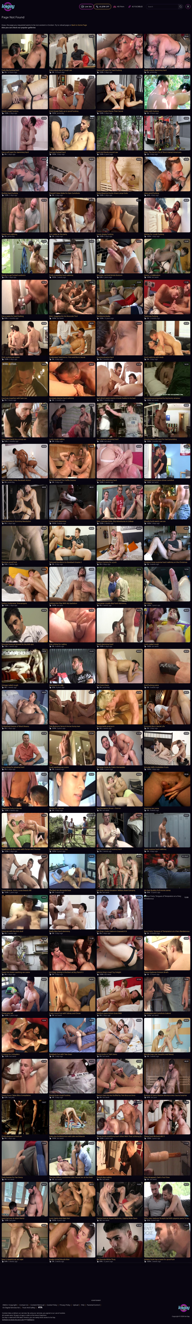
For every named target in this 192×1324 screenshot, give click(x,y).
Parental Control (93, 1305)
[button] (180, 6)
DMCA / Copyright (10, 1305)
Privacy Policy (65, 1305)
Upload (76, 1305)
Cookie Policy (52, 1305)
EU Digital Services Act (11, 1307)
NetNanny (30, 1320)
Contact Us (23, 1305)
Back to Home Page (79, 25)
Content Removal (37, 1305)
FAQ (82, 1305)
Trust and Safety (28, 1307)
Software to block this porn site (13, 1320)
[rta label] (40, 1307)
